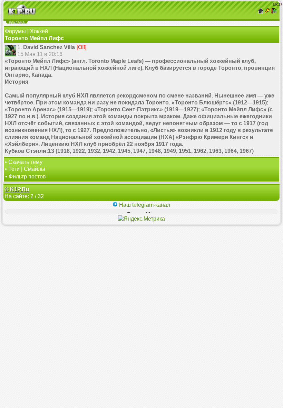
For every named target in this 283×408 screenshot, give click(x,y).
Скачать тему (25, 162)
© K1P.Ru (16, 189)
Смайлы (34, 169)
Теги (14, 169)
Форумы (15, 31)
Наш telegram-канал (144, 205)
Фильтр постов (27, 176)
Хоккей (39, 31)
